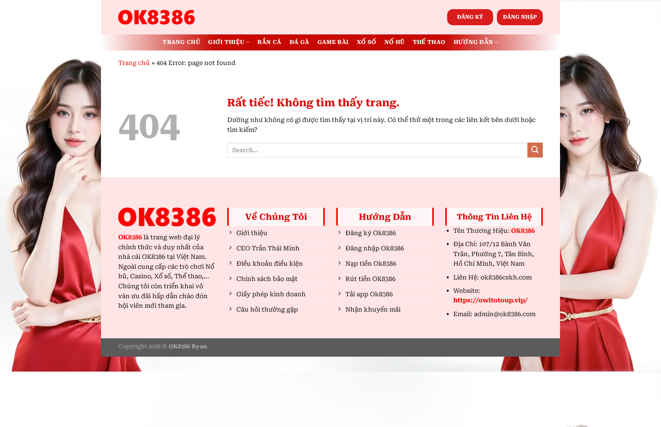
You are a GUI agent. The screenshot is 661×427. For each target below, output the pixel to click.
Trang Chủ (181, 42)
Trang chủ (134, 63)
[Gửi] (535, 150)
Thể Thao (429, 42)
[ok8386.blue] (156, 17)
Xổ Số (366, 42)
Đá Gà (299, 42)
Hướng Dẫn (473, 42)
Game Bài (332, 42)
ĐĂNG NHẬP (520, 17)
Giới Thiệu (226, 42)
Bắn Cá (269, 42)
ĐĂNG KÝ (470, 17)
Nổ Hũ (394, 42)
